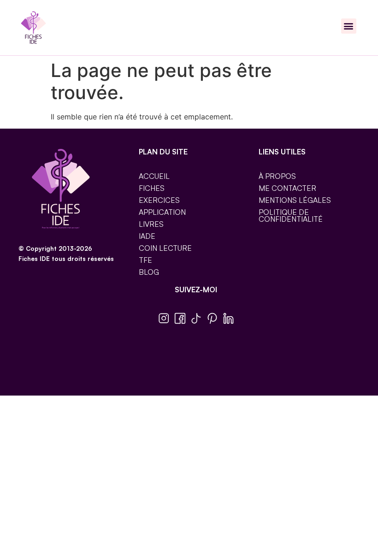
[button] (348, 26)
